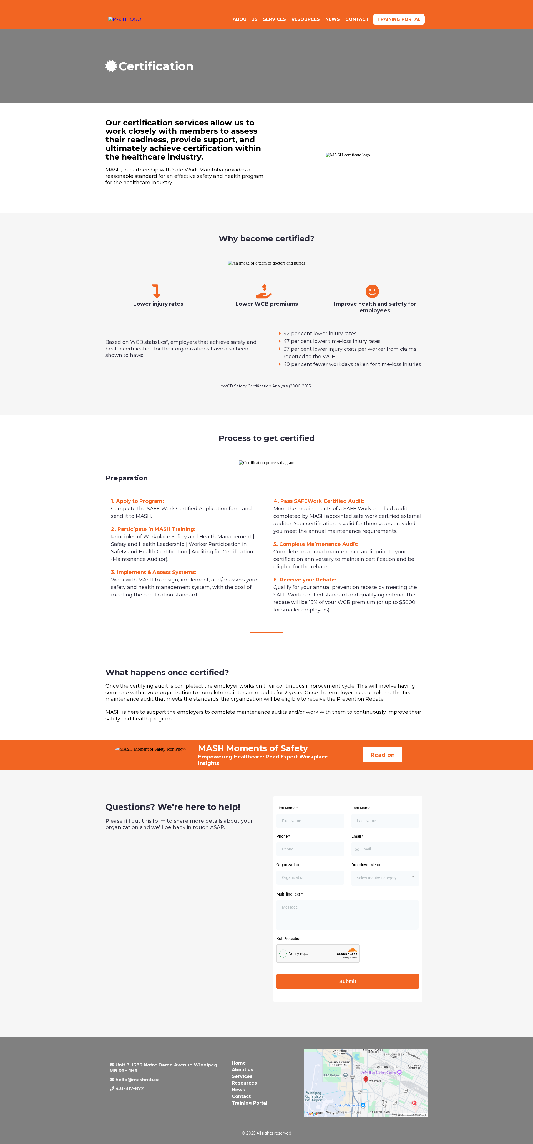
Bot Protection (288, 938)
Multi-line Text (289, 894)
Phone (283, 836)
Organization (287, 864)
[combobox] (385, 878)
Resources (305, 19)
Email (357, 836)
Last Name (360, 808)
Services (274, 19)
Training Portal (399, 19)
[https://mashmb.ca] (124, 19)
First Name (287, 808)
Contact (357, 19)
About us (245, 19)
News (332, 19)
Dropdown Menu (365, 864)
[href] (366, 1082)
